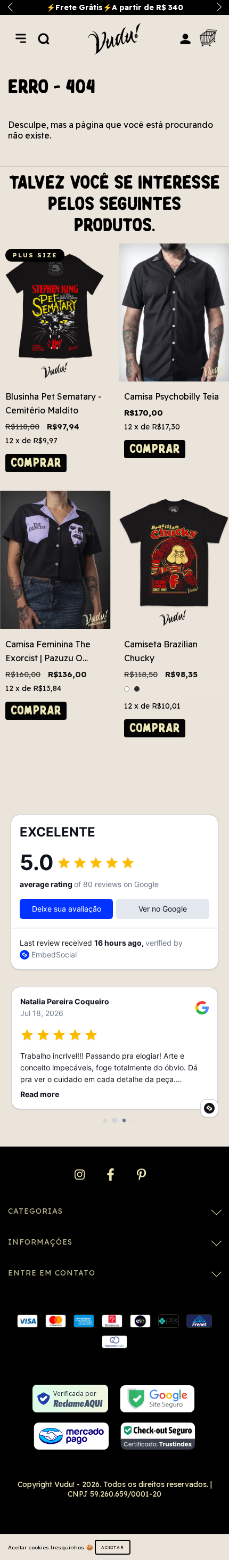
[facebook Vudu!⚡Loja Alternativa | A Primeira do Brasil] (111, 1174)
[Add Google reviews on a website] (209, 1108)
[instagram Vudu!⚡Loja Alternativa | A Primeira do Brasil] (80, 1174)
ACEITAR (112, 1547)
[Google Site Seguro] (157, 1398)
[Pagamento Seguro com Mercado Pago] (71, 1436)
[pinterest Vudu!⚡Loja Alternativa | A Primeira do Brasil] (141, 1174)
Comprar (36, 462)
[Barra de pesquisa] (44, 38)
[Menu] (20, 38)
